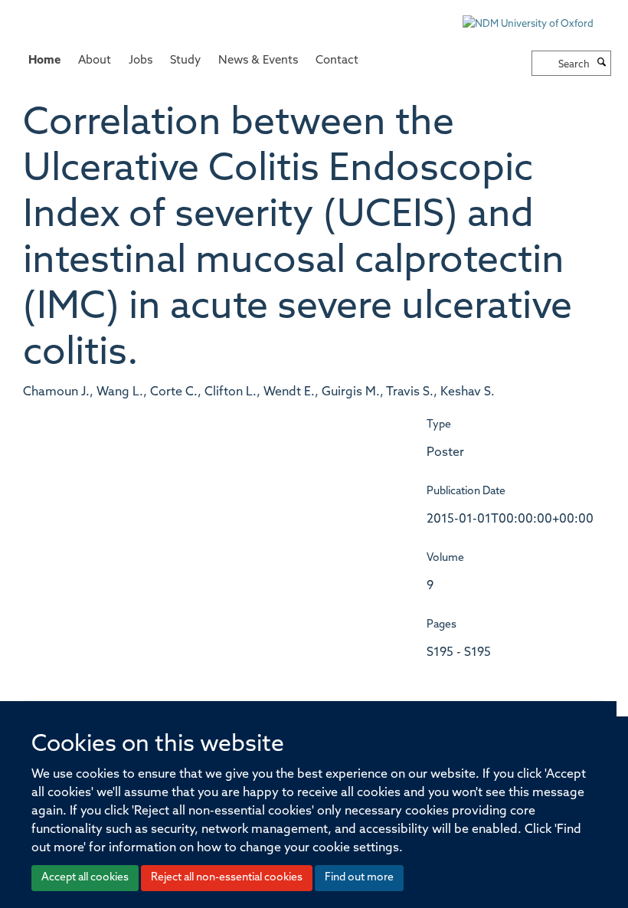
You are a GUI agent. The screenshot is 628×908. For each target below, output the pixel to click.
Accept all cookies (85, 877)
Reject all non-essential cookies (227, 877)
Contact (337, 61)
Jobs (140, 61)
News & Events (258, 61)
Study (185, 61)
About (94, 61)
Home (44, 61)
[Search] (602, 63)
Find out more (359, 877)
